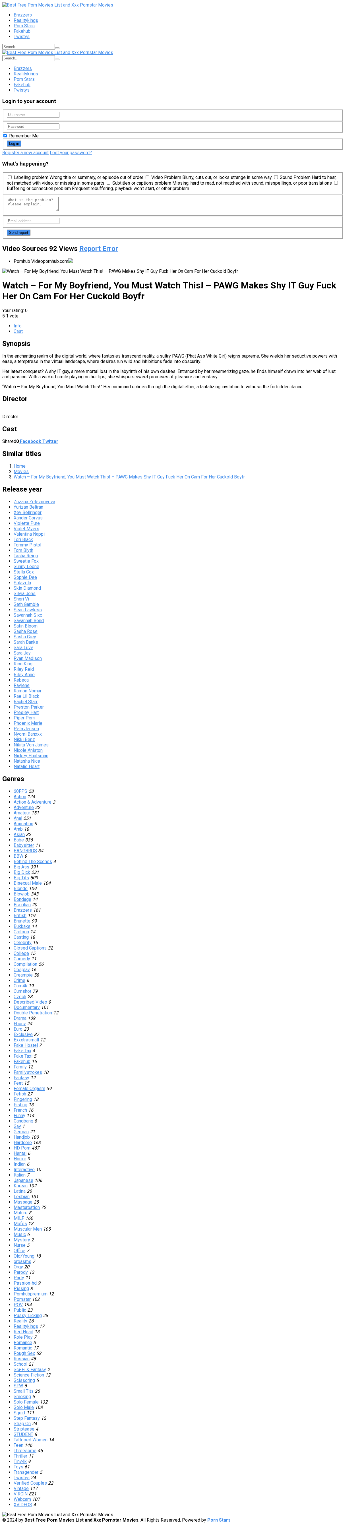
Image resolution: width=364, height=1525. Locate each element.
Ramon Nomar (28, 691)
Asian (19, 834)
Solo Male (24, 1407)
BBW (18, 856)
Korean (21, 1185)
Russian (22, 1358)
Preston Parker (29, 707)
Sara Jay (22, 653)
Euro (18, 1029)
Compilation (25, 964)
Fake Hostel (26, 1045)
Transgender (26, 1472)
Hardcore (23, 1142)
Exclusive (23, 1034)
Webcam (22, 1499)
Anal (18, 818)
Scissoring (24, 1380)
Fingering (23, 1099)
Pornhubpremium (30, 1294)
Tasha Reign (26, 555)
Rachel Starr (26, 701)
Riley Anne (24, 674)
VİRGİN (21, 1494)
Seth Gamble (26, 604)
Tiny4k (20, 1461)
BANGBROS (25, 850)
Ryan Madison (28, 658)
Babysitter (24, 845)
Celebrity (23, 942)
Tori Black (23, 539)
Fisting (20, 1104)
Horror (20, 1158)
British (20, 915)
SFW (18, 1385)
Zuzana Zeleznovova (34, 501)
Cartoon (21, 931)
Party (19, 1277)
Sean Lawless (28, 609)
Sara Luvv (23, 647)
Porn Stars (24, 25)
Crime (19, 980)
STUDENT (23, 1434)
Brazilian (22, 904)
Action (20, 796)
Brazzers (23, 15)
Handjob (22, 1137)
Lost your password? (71, 152)
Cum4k (20, 986)
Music (20, 1234)
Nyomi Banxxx (28, 734)
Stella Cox (24, 572)
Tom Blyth (23, 550)
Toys (18, 1467)
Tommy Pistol (27, 545)
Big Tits (21, 877)
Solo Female (26, 1402)
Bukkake (22, 926)
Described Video (30, 1002)
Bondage (22, 899)
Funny (19, 1115)
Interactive (24, 1169)
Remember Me (23, 136)
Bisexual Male (28, 883)
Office (19, 1250)
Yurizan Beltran (28, 507)
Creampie (23, 975)
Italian (20, 1175)
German (21, 1131)
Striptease (24, 1429)
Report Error (98, 249)
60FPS (20, 791)
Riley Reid (24, 669)
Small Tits (24, 1391)
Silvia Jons (25, 593)
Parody (21, 1272)
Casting (21, 937)
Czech (20, 996)
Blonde (21, 888)
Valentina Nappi (29, 534)
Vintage (21, 1488)
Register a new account (25, 152)
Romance (23, 1342)
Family (20, 1067)
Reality (20, 1321)
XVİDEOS (23, 1504)
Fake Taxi (23, 1056)
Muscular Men (28, 1229)
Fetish (20, 1094)
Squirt (19, 1412)
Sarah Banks (26, 642)
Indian (20, 1164)
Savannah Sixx (28, 615)
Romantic (23, 1348)
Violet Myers (26, 528)
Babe (19, 840)
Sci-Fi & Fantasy (30, 1369)
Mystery (22, 1240)
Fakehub (22, 31)
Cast (18, 331)
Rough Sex (24, 1353)
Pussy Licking (28, 1315)
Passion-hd (25, 1283)
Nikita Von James (31, 745)
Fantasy (21, 1077)
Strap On (22, 1423)
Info (18, 326)
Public (20, 1310)
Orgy (18, 1267)
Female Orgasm (29, 1088)
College (21, 953)
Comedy (22, 958)
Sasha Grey (25, 636)
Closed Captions (30, 948)
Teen (18, 1445)
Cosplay (22, 969)
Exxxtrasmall (26, 1040)
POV (18, 1304)
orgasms (22, 1261)
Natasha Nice (27, 761)
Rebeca (21, 680)
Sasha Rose (26, 631)
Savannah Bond (29, 620)
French (20, 1110)
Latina (20, 1191)
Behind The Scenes (33, 861)
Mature (21, 1213)
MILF (19, 1218)
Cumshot (22, 991)
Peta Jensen (26, 728)
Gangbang (23, 1121)
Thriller (20, 1456)
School (20, 1364)
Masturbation (27, 1207)
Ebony (20, 1023)
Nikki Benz (24, 739)
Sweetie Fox (26, 561)
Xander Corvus (28, 518)
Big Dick (22, 872)
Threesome (25, 1450)
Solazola (22, 582)
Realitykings (26, 20)
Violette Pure (27, 523)
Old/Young (24, 1256)
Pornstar (22, 1299)
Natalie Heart (27, 766)
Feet (18, 1083)
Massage (23, 1202)
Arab (18, 829)
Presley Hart (26, 712)
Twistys (22, 36)
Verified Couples (30, 1483)
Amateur (22, 813)
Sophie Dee (25, 577)
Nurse (20, 1245)
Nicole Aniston (28, 750)
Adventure (24, 807)
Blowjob (22, 894)
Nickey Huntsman (31, 755)
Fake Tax (22, 1050)
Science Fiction (29, 1375)
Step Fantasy (27, 1418)
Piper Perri (24, 718)
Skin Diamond (27, 588)
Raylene (22, 685)
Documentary (27, 1007)
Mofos (20, 1223)
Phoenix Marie (28, 723)
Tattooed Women (30, 1440)
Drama (20, 1018)
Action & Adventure (32, 802)
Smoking (22, 1396)
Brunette (22, 921)
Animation (23, 823)
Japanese (23, 1180)
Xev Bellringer (28, 512)
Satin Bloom (26, 626)
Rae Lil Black (26, 696)
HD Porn (22, 1148)
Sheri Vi (21, 599)
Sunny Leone (26, 566)
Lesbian (22, 1196)
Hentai (20, 1153)
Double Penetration (33, 1013)
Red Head (23, 1331)
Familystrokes (28, 1072)
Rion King (23, 663)
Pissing (21, 1288)
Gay (17, 1126)
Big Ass (21, 867)
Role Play (23, 1337)
